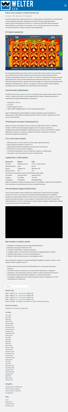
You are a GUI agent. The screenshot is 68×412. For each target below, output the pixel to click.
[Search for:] (17, 286)
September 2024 (9, 357)
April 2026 (8, 319)
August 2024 (8, 359)
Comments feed (9, 403)
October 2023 (9, 370)
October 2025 (9, 331)
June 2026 (8, 315)
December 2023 (9, 365)
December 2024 (9, 351)
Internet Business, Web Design (13, 386)
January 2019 (9, 380)
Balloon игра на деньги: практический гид (22, 12)
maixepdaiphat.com (48, 19)
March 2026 (8, 321)
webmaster (19, 16)
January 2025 (9, 349)
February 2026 (9, 323)
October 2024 (9, 355)
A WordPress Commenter (12, 308)
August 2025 (8, 335)
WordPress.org (9, 405)
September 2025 (9, 333)
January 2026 (9, 325)
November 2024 (9, 353)
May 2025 (8, 341)
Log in (7, 399)
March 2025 (8, 345)
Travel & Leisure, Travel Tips (13, 391)
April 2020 (8, 376)
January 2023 (9, 374)
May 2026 (8, 317)
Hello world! (24, 308)
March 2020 (8, 378)
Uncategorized (28, 16)
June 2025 (8, 339)
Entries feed (8, 401)
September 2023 (9, 371)
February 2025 (9, 347)
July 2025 (8, 337)
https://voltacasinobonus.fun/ (46, 73)
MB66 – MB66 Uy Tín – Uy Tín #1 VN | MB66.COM (19, 293)
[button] (65, 5)
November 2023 (9, 367)
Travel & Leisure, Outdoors (12, 389)
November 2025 (9, 329)
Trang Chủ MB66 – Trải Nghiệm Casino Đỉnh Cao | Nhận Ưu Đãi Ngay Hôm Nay (27, 301)
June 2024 (8, 363)
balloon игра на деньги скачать (21, 94)
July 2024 (8, 361)
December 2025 (9, 327)
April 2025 (8, 343)
